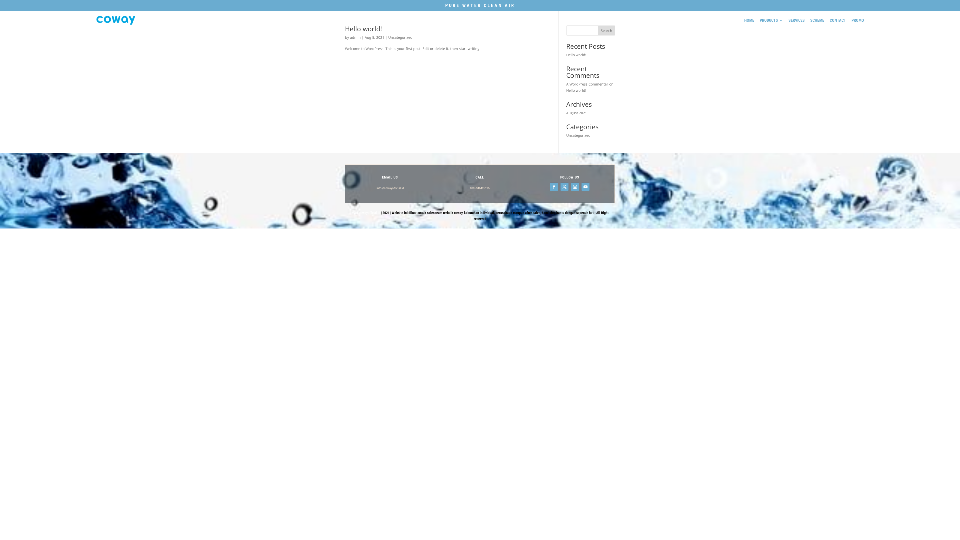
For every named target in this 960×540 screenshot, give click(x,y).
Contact (838, 20)
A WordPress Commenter (587, 84)
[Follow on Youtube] (585, 186)
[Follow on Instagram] (575, 186)
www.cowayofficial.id (366, 213)
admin (355, 37)
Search (606, 30)
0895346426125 (480, 188)
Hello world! (576, 54)
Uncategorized (400, 37)
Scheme (817, 20)
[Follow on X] (564, 186)
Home (749, 20)
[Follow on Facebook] (554, 186)
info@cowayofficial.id (390, 188)
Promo (858, 20)
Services (796, 20)
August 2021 (576, 112)
